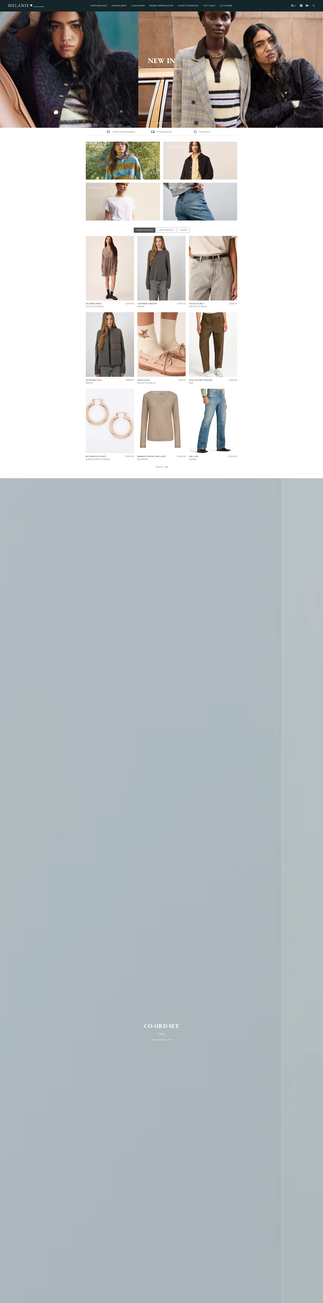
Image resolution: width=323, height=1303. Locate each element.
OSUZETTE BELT (196, 304)
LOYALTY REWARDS (188, 5)
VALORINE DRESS (94, 304)
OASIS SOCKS (143, 380)
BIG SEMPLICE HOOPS (96, 456)
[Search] (313, 5)
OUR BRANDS (119, 5)
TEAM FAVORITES (144, 230)
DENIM (183, 230)
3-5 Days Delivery (164, 132)
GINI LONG (193, 456)
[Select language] (294, 5)
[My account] (301, 5)
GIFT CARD (209, 5)
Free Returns (205, 132)
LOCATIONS (226, 5)
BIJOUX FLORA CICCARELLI (98, 459)
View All (159, 467)
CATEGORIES (138, 5)
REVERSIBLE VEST (94, 380)
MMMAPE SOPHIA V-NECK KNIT (151, 456)
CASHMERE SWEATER (147, 304)
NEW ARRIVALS (99, 5)
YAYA (191, 383)
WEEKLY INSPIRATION (161, 5)
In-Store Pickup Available (123, 132)
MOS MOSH (142, 459)
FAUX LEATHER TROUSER (200, 380)
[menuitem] (99, 5)
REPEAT (141, 306)
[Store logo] (26, 5)
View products (159, 1040)
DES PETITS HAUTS (95, 306)
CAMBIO (193, 459)
